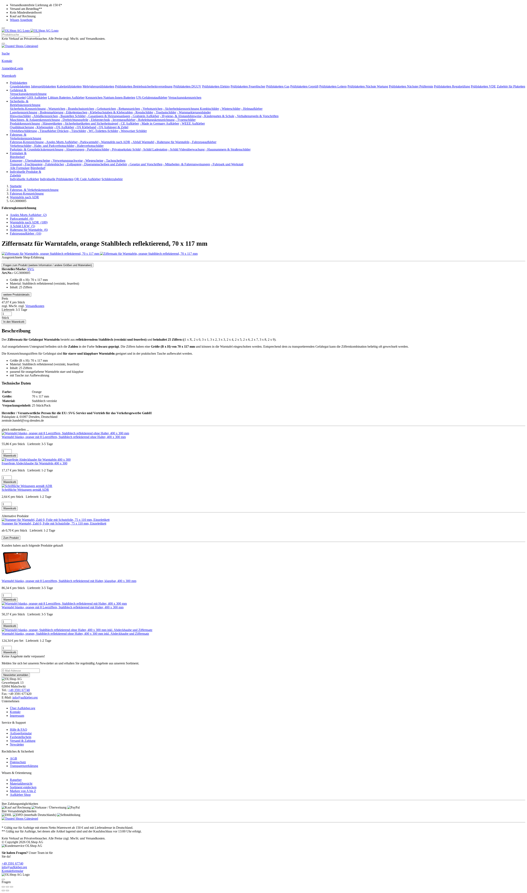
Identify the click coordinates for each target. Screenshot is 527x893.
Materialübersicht (21, 783)
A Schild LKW (22, 226)
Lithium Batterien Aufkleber (66, 97)
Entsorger (16, 160)
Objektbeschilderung (23, 131)
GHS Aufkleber (37, 97)
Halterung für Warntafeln (29, 229)
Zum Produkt (11, 537)
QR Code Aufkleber (87, 179)
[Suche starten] (3, 43)
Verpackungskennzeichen (184, 97)
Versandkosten (34, 306)
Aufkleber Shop (20, 794)
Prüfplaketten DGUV (187, 86)
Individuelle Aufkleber (24, 179)
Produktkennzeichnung (25, 123)
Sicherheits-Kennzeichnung (28, 108)
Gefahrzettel (18, 97)
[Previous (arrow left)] (3, 890)
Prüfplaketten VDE (483, 86)
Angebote (26, 20)
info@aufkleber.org (25, 697)
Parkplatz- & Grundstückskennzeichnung (36, 149)
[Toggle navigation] (3, 28)
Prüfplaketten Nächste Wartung (367, 86)
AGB (13, 758)
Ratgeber (16, 780)
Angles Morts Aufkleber (28, 215)
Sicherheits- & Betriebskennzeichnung (25, 103)
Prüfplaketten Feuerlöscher (248, 86)
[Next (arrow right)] (7, 890)
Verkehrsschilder (20, 145)
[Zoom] (11, 886)
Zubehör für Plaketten (511, 86)
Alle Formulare (20, 168)
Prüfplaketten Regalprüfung (452, 86)
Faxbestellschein (20, 737)
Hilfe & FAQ (18, 729)
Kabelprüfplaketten (69, 86)
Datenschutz (18, 762)
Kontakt (7, 61)
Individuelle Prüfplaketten (56, 179)
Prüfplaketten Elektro (216, 86)
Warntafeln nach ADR (29, 222)
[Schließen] (3, 879)
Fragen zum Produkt (47, 265)
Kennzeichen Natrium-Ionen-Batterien (110, 97)
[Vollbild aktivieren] (7, 886)
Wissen (14, 20)
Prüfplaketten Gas (277, 86)
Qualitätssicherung (22, 127)
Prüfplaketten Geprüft (304, 86)
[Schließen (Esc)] (3, 886)
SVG (30, 269)
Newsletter (17, 744)
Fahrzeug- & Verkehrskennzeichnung (25, 136)
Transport (16, 164)
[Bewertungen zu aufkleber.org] (20, 46)
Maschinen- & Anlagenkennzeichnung (35, 120)
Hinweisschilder (20, 116)
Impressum (17, 715)
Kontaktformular (12, 871)
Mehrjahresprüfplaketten (98, 86)
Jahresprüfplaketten (43, 86)
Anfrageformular (21, 733)
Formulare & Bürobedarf (18, 155)
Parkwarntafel (21, 218)
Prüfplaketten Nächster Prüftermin (411, 86)
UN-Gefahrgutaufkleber (151, 97)
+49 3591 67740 (19, 690)
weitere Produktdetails (16, 294)
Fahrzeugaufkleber (25, 233)
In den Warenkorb (13, 321)
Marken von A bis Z (23, 791)
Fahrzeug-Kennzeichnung (27, 142)
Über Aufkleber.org (22, 708)
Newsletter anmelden (15, 675)
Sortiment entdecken (23, 787)
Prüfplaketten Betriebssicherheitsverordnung (144, 86)
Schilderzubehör (112, 179)
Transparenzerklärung (24, 766)
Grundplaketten (20, 86)
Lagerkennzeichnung (23, 112)
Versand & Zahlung (22, 740)
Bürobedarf (37, 168)
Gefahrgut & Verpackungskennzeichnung (28, 92)
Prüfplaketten (18, 82)
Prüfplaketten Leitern (333, 86)
